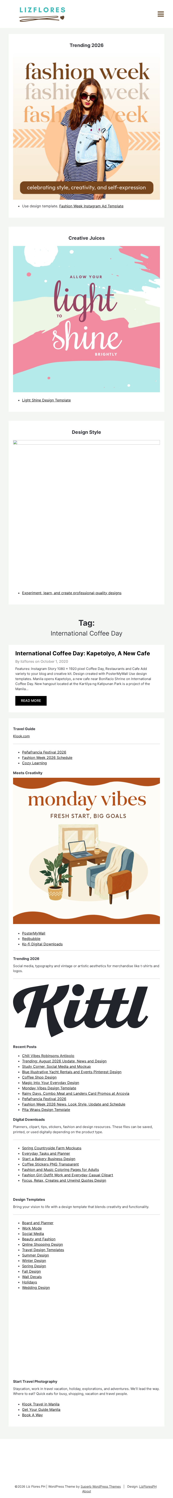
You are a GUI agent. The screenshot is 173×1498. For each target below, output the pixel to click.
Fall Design (31, 1271)
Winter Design (34, 1260)
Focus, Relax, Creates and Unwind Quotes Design (64, 1180)
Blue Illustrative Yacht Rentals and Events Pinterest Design (71, 1072)
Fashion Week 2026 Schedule (47, 757)
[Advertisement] (47, 1338)
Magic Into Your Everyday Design (50, 1082)
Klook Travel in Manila (40, 1404)
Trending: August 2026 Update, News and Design (64, 1061)
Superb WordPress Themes (101, 1486)
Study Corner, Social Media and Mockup (56, 1066)
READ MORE (31, 700)
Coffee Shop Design (39, 1077)
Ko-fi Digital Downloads (42, 944)
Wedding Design (36, 1287)
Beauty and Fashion (38, 1239)
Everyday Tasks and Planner (46, 1153)
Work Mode (32, 1228)
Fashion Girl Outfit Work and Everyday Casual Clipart (67, 1175)
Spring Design (34, 1266)
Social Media (33, 1233)
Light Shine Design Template (46, 400)
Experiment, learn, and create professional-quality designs (71, 593)
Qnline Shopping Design (42, 1244)
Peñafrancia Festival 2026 (44, 752)
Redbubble (31, 938)
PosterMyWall (33, 933)
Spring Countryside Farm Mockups (51, 1148)
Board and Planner (37, 1223)
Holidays (29, 1282)
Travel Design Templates (43, 1250)
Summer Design (35, 1255)
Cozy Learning (34, 763)
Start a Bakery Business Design (48, 1159)
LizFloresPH (148, 1486)
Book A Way (32, 1415)
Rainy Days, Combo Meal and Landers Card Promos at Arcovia (75, 1093)
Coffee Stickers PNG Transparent (50, 1164)
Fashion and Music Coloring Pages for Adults (60, 1169)
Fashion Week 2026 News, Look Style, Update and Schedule (73, 1104)
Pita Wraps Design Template (46, 1109)
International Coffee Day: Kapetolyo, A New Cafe (82, 653)
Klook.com (21, 736)
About (86, 1491)
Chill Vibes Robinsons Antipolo (48, 1055)
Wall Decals (32, 1276)
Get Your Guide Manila (41, 1409)
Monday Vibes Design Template (49, 1088)
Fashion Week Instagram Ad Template (91, 206)
